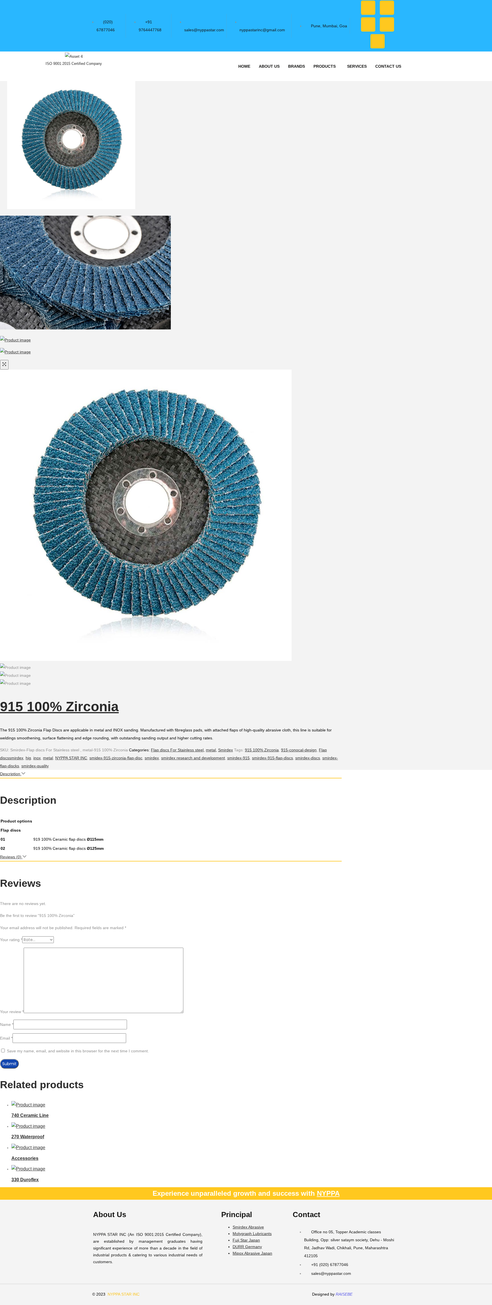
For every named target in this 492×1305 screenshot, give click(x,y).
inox (37, 758)
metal (211, 750)
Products (324, 66)
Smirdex (225, 750)
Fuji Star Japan (246, 1240)
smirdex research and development (193, 758)
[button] (326, 66)
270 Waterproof (27, 1136)
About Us (269, 66)
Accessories (24, 1158)
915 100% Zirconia (59, 706)
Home (244, 66)
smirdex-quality (35, 766)
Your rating (11, 939)
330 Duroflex (25, 1179)
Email (6, 1038)
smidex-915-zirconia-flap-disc (115, 758)
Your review (12, 1011)
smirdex (152, 758)
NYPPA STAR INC (71, 758)
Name (6, 1024)
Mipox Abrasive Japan (252, 1253)
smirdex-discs (307, 758)
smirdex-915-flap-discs (272, 758)
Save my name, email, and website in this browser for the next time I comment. (78, 1051)
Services (357, 66)
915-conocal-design (299, 750)
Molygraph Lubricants (252, 1233)
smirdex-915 (238, 758)
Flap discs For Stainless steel (177, 750)
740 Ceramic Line (30, 1115)
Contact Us (388, 66)
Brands (296, 66)
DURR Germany (247, 1246)
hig (28, 758)
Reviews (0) (11, 857)
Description (10, 774)
